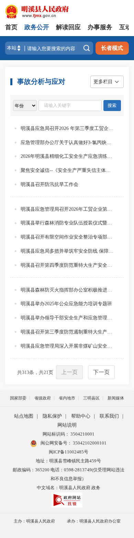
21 (46, 372)
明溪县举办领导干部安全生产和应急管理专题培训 (67, 317)
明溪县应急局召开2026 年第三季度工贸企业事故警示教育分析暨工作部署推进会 (67, 128)
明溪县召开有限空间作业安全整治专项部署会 (67, 237)
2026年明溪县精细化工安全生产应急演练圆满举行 (67, 156)
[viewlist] (25, 105)
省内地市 (67, 398)
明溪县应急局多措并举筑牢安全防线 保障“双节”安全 (67, 251)
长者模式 (112, 48)
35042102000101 (89, 443)
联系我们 (109, 416)
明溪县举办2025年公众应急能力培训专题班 (66, 303)
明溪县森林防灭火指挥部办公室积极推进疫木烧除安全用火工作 (67, 290)
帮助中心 (80, 416)
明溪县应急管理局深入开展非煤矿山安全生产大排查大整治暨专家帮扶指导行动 (67, 346)
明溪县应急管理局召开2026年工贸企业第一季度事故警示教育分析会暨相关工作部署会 (67, 209)
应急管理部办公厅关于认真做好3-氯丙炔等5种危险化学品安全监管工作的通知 (67, 142)
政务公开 (36, 27)
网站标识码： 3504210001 (68, 434)
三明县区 (91, 398)
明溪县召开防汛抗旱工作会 (49, 184)
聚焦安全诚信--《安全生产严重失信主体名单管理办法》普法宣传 (67, 170)
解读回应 (68, 27)
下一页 (101, 372)
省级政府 (42, 398)
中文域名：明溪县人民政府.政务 (68, 487)
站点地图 (23, 416)
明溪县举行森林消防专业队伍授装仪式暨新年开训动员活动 (67, 223)
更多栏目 (103, 81)
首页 (11, 27)
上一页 (69, 372)
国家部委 (18, 398)
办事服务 (100, 27)
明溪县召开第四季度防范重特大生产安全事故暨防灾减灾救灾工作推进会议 (67, 265)
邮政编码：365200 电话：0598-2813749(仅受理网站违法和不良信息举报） (68, 474)
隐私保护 (52, 416)
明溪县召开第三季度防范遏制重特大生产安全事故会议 (67, 331)
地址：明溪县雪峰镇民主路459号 (68, 460)
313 (25, 372)
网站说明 (67, 425)
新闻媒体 (116, 398)
